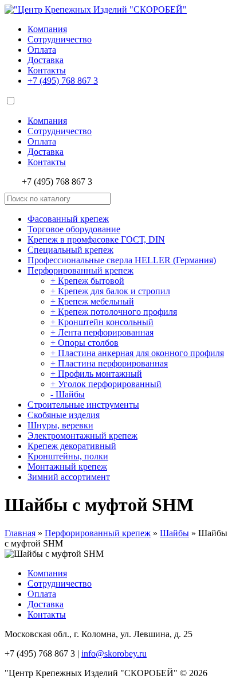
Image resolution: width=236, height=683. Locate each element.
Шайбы (174, 533)
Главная (20, 533)
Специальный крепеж (70, 250)
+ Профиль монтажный (96, 373)
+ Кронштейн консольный (102, 322)
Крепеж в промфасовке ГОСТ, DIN (96, 239)
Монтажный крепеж (67, 466)
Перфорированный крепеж (80, 270)
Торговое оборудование (73, 229)
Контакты (46, 70)
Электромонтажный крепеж (82, 435)
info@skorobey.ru (114, 653)
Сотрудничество (59, 39)
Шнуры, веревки (60, 425)
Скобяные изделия (63, 415)
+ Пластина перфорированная (109, 363)
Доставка (45, 60)
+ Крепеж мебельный (92, 301)
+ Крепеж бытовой (87, 281)
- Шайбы (67, 394)
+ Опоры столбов (84, 343)
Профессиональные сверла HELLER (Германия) (121, 260)
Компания (47, 29)
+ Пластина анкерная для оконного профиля (137, 353)
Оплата (41, 49)
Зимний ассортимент (68, 477)
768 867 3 (62, 80)
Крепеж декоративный (71, 446)
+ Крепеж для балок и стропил (110, 291)
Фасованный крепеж (68, 219)
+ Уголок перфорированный (106, 384)
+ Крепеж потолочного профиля (113, 312)
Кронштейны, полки (67, 456)
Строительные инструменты (83, 404)
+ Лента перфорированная (102, 332)
